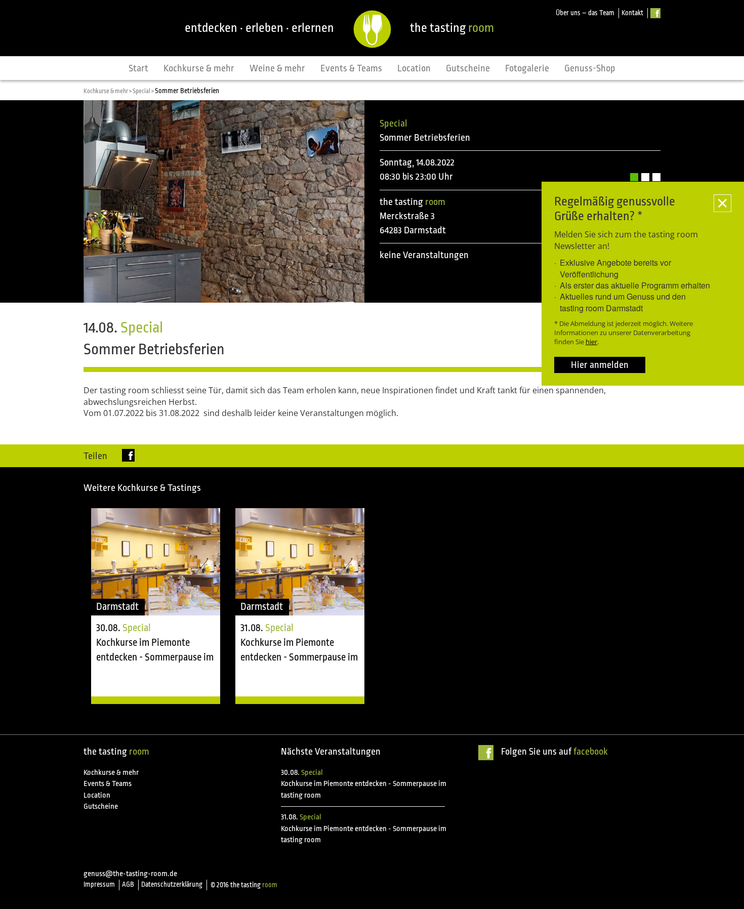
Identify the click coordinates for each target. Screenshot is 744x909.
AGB (128, 884)
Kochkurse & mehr (198, 68)
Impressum (99, 884)
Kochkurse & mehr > (108, 91)
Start (138, 68)
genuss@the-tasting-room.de (130, 874)
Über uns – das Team (585, 13)
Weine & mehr (277, 68)
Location (414, 68)
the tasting (452, 28)
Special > (144, 91)
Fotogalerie (527, 68)
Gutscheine (468, 68)
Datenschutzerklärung (171, 884)
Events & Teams (351, 68)
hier (591, 341)
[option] (156, 606)
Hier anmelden (600, 364)
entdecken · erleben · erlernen (259, 28)
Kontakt (632, 13)
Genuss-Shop (589, 68)
